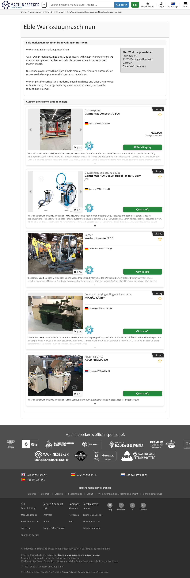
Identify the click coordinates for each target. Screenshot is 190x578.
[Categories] (44, 5)
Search (123, 4)
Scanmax (45, 493)
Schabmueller (75, 493)
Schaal (90, 493)
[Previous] (31, 129)
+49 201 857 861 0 (86, 475)
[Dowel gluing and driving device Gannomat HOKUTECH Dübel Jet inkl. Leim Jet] (55, 191)
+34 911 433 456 (36, 480)
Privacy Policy (67, 572)
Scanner (32, 493)
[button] (185, 5)
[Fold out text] (95, 163)
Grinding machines (152, 493)
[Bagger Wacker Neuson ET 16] (55, 253)
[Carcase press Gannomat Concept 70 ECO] (55, 129)
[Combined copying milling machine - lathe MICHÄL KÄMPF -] (55, 313)
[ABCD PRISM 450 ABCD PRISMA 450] (55, 375)
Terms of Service (85, 572)
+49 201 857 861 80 (136, 475)
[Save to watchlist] (160, 115)
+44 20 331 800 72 (37, 475)
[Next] (80, 129)
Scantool (59, 493)
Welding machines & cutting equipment (118, 493)
